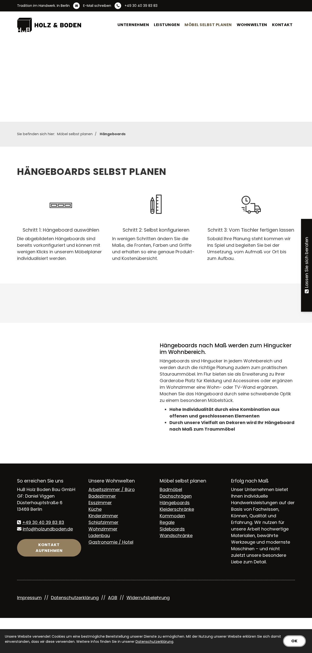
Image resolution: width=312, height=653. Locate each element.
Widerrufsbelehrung (148, 598)
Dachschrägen (176, 496)
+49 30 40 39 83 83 (141, 5)
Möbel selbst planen (208, 25)
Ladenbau (99, 535)
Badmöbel (171, 489)
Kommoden (172, 516)
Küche (95, 509)
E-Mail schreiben (97, 5)
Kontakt (282, 25)
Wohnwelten (252, 25)
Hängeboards (113, 134)
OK (294, 641)
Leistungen (167, 25)
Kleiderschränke (177, 509)
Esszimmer (100, 503)
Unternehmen (133, 25)
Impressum (29, 598)
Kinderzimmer (103, 516)
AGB (112, 598)
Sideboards (172, 529)
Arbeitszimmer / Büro (111, 489)
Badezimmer (102, 496)
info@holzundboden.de (48, 529)
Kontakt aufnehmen (49, 547)
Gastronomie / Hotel (110, 542)
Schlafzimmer (103, 522)
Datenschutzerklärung (75, 598)
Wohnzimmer (102, 529)
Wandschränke (176, 535)
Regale (167, 522)
